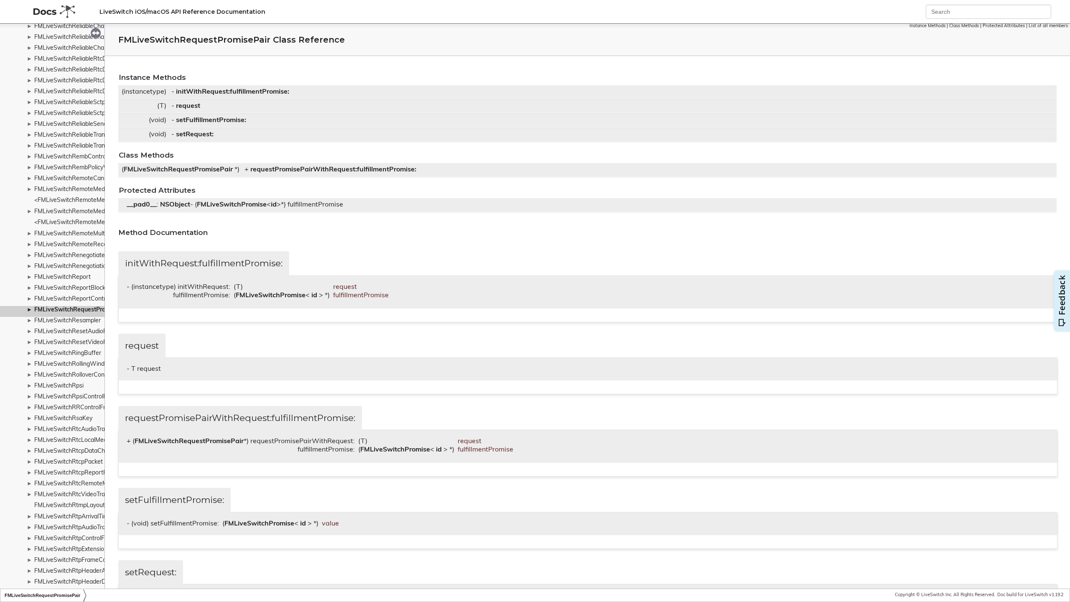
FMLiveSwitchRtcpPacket (68, 462)
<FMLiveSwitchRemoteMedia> (75, 200)
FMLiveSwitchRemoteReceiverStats (82, 245)
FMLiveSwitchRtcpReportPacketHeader (88, 473)
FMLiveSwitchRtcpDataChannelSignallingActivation (103, 451)
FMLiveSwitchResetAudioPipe (74, 332)
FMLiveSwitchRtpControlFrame (76, 539)
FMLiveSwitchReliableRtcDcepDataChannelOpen (100, 70)
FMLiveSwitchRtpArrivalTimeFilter (79, 517)
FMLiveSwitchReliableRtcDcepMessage (87, 81)
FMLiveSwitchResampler (67, 321)
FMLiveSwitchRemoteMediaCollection (85, 212)
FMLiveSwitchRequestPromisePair (82, 310)
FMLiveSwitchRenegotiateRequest (80, 256)
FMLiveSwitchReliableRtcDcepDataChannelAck (97, 59)
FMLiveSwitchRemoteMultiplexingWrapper (91, 234)
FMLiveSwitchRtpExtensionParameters (86, 549)
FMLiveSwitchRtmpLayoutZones (77, 506)
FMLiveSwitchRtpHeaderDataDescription (89, 582)
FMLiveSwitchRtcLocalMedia (73, 440)
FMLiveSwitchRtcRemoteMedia (76, 484)
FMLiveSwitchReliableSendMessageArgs (89, 124)
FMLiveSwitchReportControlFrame (80, 299)
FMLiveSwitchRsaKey (63, 419)
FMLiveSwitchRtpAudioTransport (78, 528)
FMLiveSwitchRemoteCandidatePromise (88, 179)
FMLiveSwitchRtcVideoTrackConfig (81, 495)
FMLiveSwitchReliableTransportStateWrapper (96, 146)
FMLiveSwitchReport (62, 277)
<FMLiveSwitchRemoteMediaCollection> (88, 222)
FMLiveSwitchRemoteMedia (72, 189)
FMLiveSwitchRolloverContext (74, 375)
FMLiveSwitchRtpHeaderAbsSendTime (86, 571)
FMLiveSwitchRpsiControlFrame (77, 397)
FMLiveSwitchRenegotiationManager (83, 266)
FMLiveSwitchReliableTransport (76, 135)
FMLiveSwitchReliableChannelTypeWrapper (93, 48)
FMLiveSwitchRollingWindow (73, 364)
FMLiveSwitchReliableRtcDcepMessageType (93, 92)
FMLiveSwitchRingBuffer (67, 353)
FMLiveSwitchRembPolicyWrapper (80, 168)
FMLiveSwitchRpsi (59, 386)
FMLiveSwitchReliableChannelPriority (84, 26)
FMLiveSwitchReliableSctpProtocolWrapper (92, 113)
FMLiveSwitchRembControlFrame (79, 157)
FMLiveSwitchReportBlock (69, 288)
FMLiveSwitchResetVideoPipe (74, 342)
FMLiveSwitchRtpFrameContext (77, 560)
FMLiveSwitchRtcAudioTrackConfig (81, 429)
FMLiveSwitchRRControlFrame (75, 408)
